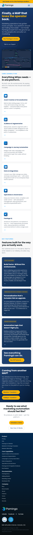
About (3, 491)
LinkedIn (4, 514)
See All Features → (16, 360)
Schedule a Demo (16, 422)
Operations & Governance (9, 463)
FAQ (3, 441)
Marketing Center (6, 478)
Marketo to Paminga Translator (10, 446)
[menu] (28, 5)
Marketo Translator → (10, 392)
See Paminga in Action (10, 39)
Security (4, 501)
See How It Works (16, 428)
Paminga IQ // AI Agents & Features (11, 466)
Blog (3, 486)
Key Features (5, 468)
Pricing (3, 439)
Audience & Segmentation (9, 456)
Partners (4, 493)
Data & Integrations (7, 461)
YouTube (20, 514)
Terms (3, 496)
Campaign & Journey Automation (10, 458)
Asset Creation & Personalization (10, 454)
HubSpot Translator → (10, 397)
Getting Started (6, 476)
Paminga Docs (6, 474)
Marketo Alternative (7, 448)
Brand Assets (5, 489)
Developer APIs (6, 481)
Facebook (11, 514)
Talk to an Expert (9, 44)
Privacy (4, 498)
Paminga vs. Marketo (7, 443)
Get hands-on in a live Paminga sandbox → (16, 1)
